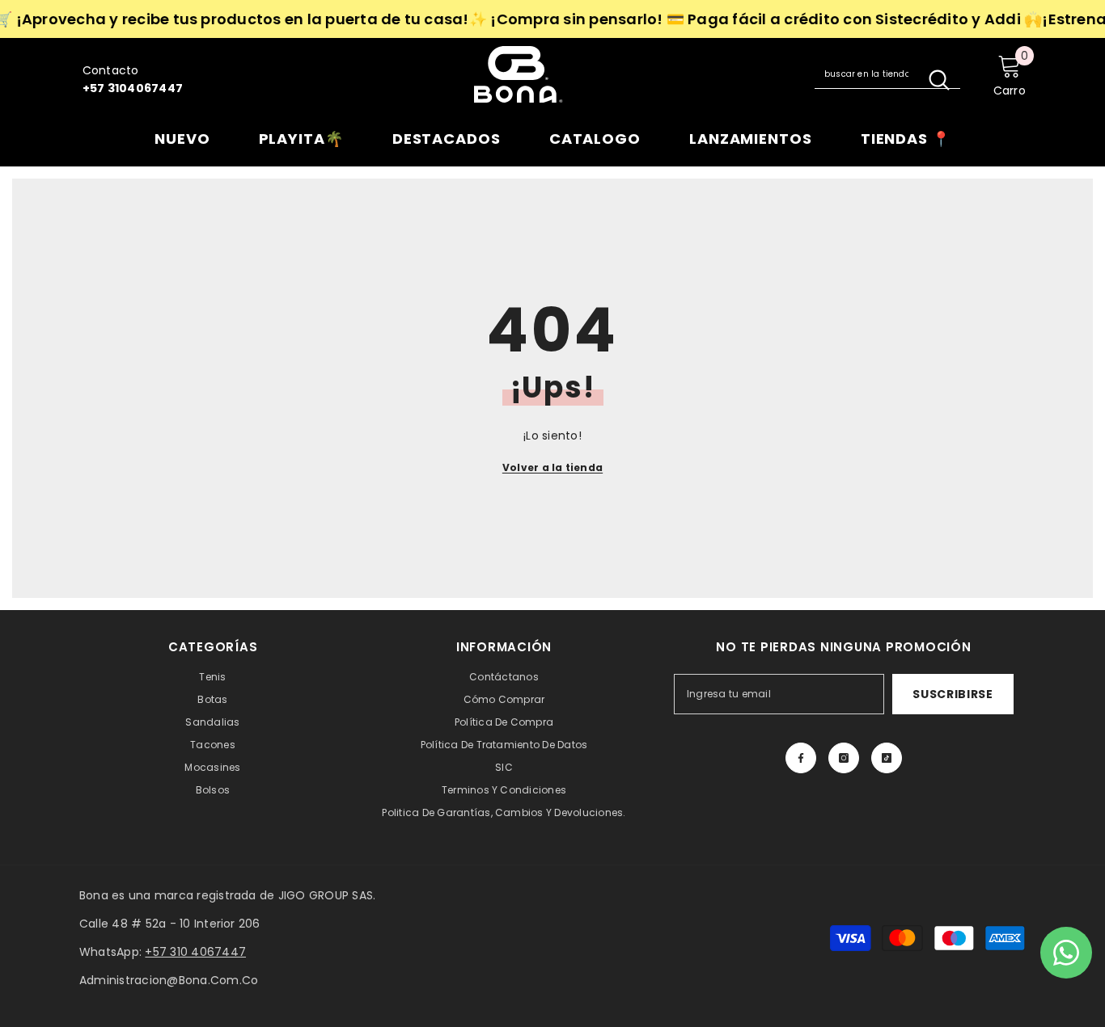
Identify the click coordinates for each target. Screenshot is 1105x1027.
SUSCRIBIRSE (952, 694)
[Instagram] (843, 758)
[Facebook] (800, 758)
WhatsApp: (162, 952)
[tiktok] (886, 758)
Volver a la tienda (552, 467)
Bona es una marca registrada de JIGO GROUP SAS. (227, 895)
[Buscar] (887, 74)
